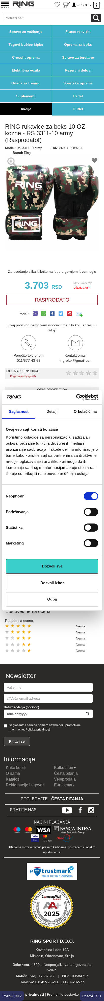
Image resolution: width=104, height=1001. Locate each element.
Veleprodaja (65, 779)
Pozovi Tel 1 (91, 996)
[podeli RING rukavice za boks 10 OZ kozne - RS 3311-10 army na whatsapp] (43, 314)
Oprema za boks (78, 44)
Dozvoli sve (52, 566)
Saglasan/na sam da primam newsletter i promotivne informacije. (45, 727)
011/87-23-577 (72, 982)
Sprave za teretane (78, 57)
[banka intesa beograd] (73, 829)
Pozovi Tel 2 (12, 996)
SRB (85, 5)
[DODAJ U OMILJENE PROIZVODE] (94, 161)
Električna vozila (26, 70)
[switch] (91, 512)
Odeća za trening (26, 83)
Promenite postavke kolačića (70, 994)
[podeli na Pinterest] (69, 313)
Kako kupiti (16, 767)
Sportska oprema (78, 83)
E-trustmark (64, 785)
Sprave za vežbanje (25, 32)
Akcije (26, 109)
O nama (13, 773)
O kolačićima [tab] (85, 411)
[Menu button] (5, 4)
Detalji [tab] (52, 411)
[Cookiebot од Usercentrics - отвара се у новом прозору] (76, 397)
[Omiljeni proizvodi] (57, 5)
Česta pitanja (66, 773)
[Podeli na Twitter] (61, 313)
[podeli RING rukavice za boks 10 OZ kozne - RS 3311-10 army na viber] (35, 314)
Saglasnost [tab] (19, 411)
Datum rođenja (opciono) (21, 707)
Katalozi (13, 779)
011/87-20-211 (47, 982)
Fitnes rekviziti (78, 32)
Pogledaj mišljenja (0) (23, 376)
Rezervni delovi (78, 70)
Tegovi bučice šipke (26, 44)
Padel (78, 96)
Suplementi (26, 96)
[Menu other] (97, 5)
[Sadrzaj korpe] (66, 6)
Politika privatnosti (37, 729)
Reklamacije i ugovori (25, 785)
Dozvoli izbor (52, 583)
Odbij (52, 599)
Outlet (78, 109)
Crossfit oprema (26, 57)
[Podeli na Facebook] (52, 313)
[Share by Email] (79, 314)
